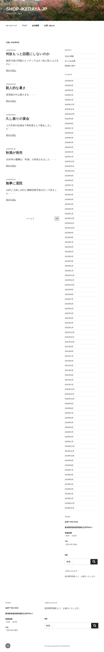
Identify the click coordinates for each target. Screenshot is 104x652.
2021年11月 (69, 337)
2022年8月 (69, 294)
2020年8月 (69, 408)
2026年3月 (69, 90)
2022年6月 (69, 304)
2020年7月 (69, 413)
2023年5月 (69, 252)
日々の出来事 (70, 61)
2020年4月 (69, 427)
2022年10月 (69, 285)
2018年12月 (69, 503)
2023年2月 (69, 266)
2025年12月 (69, 104)
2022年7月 (69, 299)
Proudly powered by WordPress (57, 646)
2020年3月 (69, 432)
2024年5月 (69, 195)
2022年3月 (69, 318)
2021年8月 (69, 351)
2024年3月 (69, 204)
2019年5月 (69, 479)
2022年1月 (69, 328)
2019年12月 (69, 446)
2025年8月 (69, 124)
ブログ (24, 26)
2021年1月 (69, 385)
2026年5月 (69, 85)
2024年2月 (69, 209)
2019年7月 (69, 470)
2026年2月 (69, 95)
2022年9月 (69, 290)
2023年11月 (69, 223)
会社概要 (35, 26)
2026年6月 (69, 81)
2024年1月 (69, 214)
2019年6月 (69, 475)
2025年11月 (69, 109)
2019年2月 (69, 494)
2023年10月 (69, 228)
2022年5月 (69, 309)
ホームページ (11, 26)
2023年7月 (69, 242)
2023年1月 (69, 271)
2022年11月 (69, 280)
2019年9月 (69, 460)
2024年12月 (69, 161)
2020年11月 (69, 394)
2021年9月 (69, 347)
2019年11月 (69, 451)
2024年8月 (69, 180)
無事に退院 (14, 183)
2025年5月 (69, 138)
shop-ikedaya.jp (26, 9)
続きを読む (11, 70)
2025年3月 (69, 147)
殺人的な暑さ (16, 88)
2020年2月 (69, 437)
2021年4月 (69, 370)
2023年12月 (69, 218)
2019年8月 (69, 465)
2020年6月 (69, 418)
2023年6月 (69, 247)
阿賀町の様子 (70, 66)
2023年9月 (69, 233)
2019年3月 (69, 489)
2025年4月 (69, 142)
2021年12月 (69, 332)
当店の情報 (69, 56)
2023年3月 (69, 261)
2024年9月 (69, 176)
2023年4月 (69, 256)
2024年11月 (69, 166)
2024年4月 (69, 199)
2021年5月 (69, 365)
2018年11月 (69, 508)
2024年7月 (69, 185)
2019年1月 (69, 498)
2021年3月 (69, 375)
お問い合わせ (49, 26)
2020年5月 (69, 422)
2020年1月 (69, 442)
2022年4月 (69, 313)
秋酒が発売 (14, 152)
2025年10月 (69, 114)
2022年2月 (69, 323)
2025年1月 (69, 157)
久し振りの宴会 (17, 118)
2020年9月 (69, 404)
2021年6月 (69, 361)
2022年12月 (69, 275)
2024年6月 (69, 190)
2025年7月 (69, 128)
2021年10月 (69, 342)
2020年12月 (69, 389)
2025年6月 (69, 133)
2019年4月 (69, 484)
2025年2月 (69, 152)
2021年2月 (69, 380)
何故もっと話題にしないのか (28, 54)
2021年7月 (69, 356)
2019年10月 (69, 456)
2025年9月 (69, 119)
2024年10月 (69, 171)
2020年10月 (69, 399)
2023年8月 (69, 237)
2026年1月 (69, 100)
